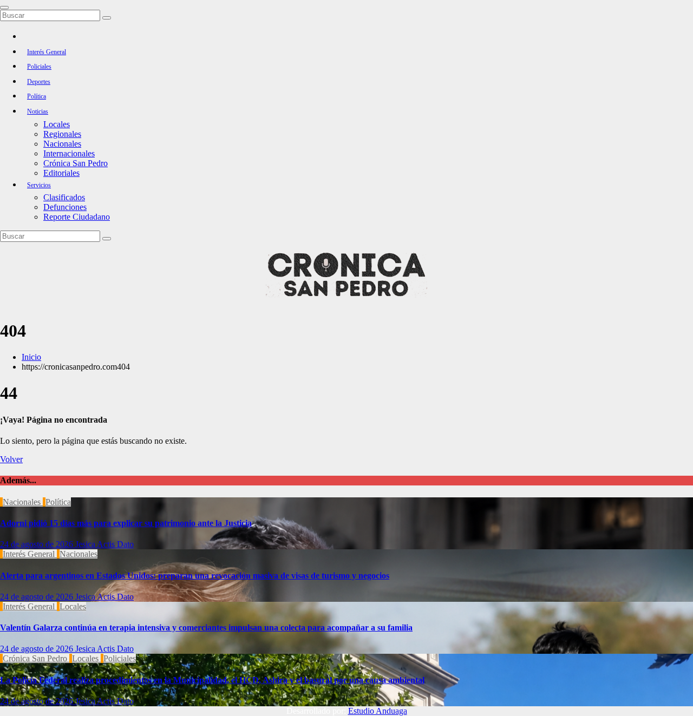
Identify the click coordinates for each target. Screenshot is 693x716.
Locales (56, 124)
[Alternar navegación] (4, 7)
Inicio (31, 357)
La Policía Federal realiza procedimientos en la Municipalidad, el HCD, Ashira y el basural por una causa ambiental (212, 680)
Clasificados (64, 197)
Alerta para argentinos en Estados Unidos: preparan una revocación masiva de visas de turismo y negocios (194, 575)
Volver (11, 459)
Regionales (62, 134)
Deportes (38, 82)
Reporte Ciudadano (76, 216)
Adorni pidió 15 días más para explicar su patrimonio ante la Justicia (126, 523)
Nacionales (62, 143)
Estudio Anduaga (377, 710)
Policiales (39, 66)
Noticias (37, 111)
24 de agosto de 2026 (37, 544)
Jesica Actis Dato (104, 544)
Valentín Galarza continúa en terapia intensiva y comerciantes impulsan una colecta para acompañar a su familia (206, 627)
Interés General (46, 52)
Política (36, 96)
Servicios (39, 185)
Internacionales (69, 153)
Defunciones (65, 207)
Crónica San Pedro (75, 163)
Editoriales (61, 173)
